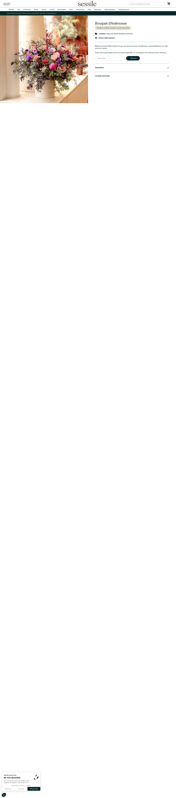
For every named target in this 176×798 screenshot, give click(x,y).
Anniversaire (61, 9)
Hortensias (27, 9)
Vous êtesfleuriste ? (6, 3)
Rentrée (11, 9)
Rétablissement (124, 9)
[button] (4, 795)
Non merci (8, 789)
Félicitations (80, 9)
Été (19, 9)
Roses (36, 9)
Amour (44, 9)
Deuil (71, 9)
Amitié (52, 9)
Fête (89, 9)
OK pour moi (34, 789)
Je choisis (21, 789)
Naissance (97, 9)
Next (80, 414)
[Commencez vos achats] (169, 4)
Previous (3, 414)
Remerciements (110, 9)
